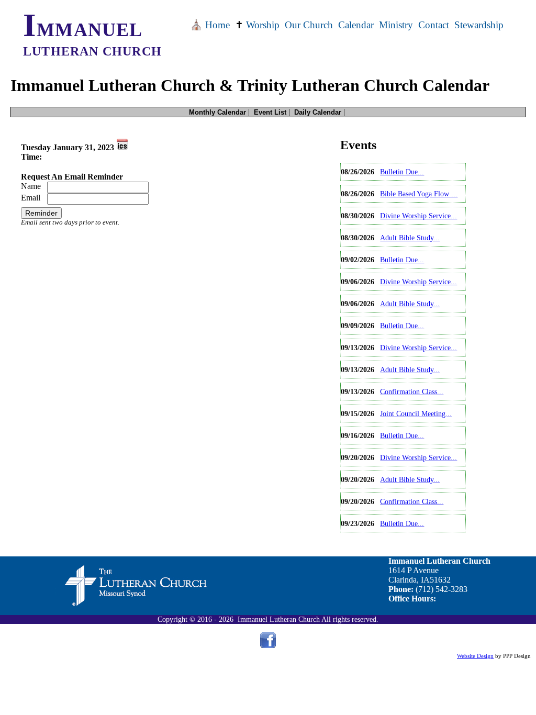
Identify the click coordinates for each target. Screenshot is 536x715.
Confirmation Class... (411, 391)
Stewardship (479, 24)
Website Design (475, 656)
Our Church (309, 24)
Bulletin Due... (402, 171)
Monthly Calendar (217, 112)
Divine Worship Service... (418, 215)
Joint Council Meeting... (416, 413)
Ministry (396, 24)
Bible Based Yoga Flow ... (418, 193)
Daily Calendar (317, 112)
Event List (270, 112)
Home (210, 24)
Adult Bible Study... (410, 237)
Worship (257, 24)
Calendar (356, 24)
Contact (433, 24)
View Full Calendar (372, 541)
